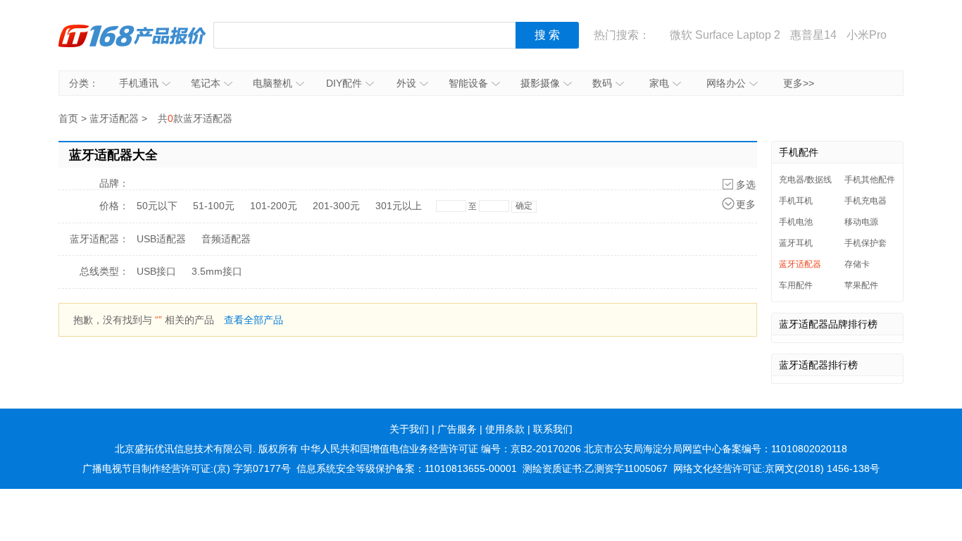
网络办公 (726, 83)
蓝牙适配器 (114, 118)
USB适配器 (161, 238)
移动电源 (861, 222)
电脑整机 (272, 83)
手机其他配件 (869, 180)
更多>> (798, 83)
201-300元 (336, 205)
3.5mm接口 (217, 271)
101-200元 (273, 205)
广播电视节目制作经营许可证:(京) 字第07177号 (186, 468)
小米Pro (867, 35)
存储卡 (857, 264)
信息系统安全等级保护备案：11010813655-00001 (406, 468)
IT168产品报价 (132, 35)
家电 (659, 83)
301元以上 (398, 205)
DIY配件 (344, 83)
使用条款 (505, 429)
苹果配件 (861, 285)
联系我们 (553, 429)
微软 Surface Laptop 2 (725, 35)
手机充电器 (865, 201)
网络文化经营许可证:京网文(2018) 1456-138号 (776, 468)
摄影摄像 (540, 83)
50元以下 (157, 205)
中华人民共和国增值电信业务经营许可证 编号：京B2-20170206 (441, 448)
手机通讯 (138, 83)
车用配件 (796, 285)
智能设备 (468, 83)
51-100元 (214, 205)
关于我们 (409, 429)
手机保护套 (865, 243)
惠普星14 (813, 35)
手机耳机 (796, 201)
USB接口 (156, 271)
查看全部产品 (253, 319)
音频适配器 (226, 238)
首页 (68, 118)
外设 (406, 83)
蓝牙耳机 (796, 243)
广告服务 (457, 429)
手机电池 (796, 222)
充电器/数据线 (805, 180)
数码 (602, 83)
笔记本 (205, 83)
